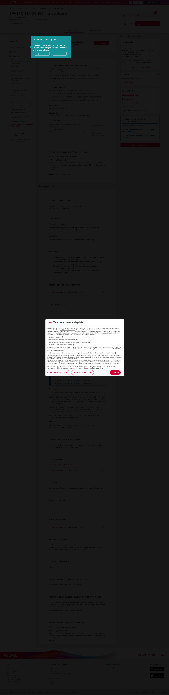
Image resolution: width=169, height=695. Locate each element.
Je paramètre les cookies (82, 372)
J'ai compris (60, 54)
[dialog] (51, 47)
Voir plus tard (43, 54)
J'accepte (115, 372)
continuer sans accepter (58, 372)
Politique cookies (97, 368)
